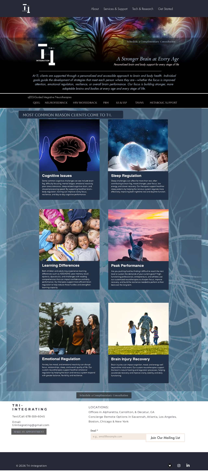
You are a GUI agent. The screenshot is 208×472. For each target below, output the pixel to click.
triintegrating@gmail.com (30, 425)
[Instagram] (179, 465)
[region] (69, 163)
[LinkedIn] (188, 465)
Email (94, 430)
